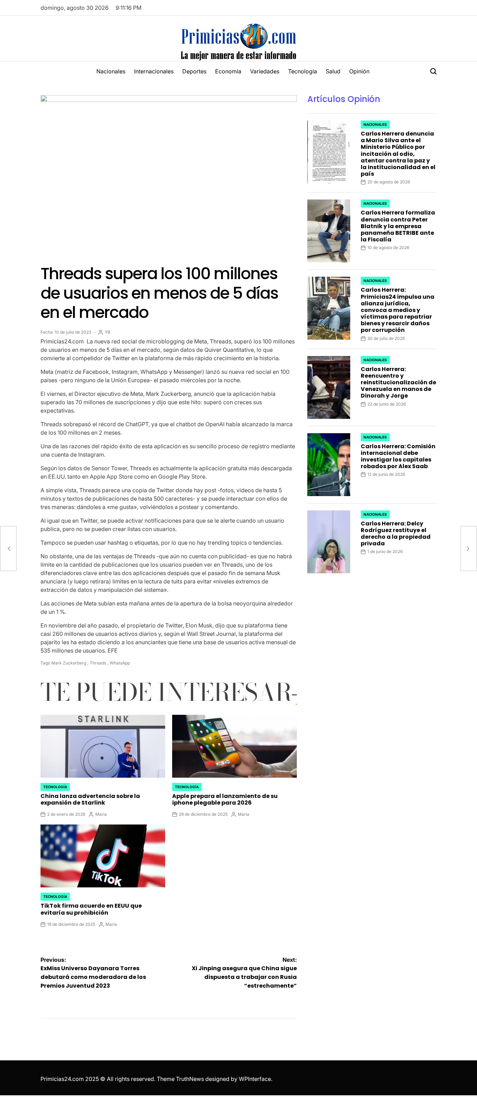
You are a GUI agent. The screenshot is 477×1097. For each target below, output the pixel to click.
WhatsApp (120, 663)
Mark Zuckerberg (68, 663)
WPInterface (255, 1078)
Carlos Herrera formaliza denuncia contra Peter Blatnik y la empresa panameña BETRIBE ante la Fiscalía (398, 226)
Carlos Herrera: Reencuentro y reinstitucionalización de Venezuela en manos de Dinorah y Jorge (398, 382)
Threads (98, 663)
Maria (101, 814)
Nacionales (110, 71)
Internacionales (154, 71)
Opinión (359, 71)
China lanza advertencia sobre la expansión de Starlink (90, 799)
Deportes (194, 71)
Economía (228, 71)
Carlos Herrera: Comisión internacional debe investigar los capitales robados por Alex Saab (398, 456)
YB (107, 332)
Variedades (264, 71)
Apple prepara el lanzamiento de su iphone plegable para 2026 (225, 799)
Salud (333, 71)
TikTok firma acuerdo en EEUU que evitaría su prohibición (91, 909)
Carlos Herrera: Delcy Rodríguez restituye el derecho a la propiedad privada (396, 534)
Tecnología (302, 71)
